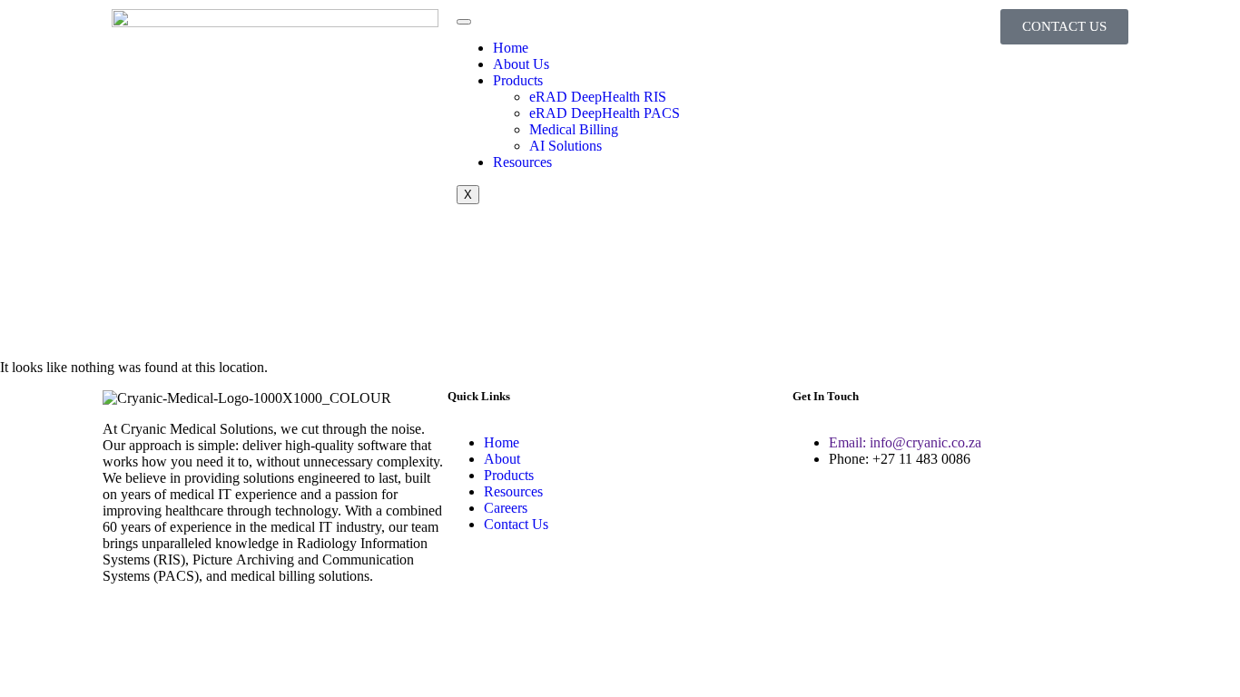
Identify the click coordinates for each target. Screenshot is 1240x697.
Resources (522, 162)
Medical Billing (573, 129)
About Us (521, 64)
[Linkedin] (125, 621)
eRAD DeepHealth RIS (597, 96)
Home (510, 47)
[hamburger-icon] (464, 22)
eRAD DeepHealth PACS (604, 113)
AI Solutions (565, 145)
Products (518, 80)
